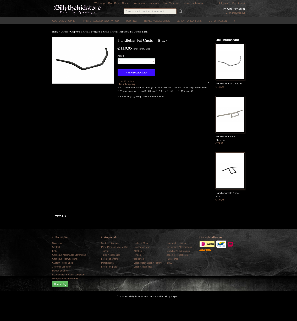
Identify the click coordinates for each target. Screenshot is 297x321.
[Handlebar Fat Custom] (230, 61)
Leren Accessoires (143, 266)
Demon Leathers (60, 270)
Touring (131, 20)
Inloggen (224, 3)
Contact (126, 3)
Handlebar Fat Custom (229, 83)
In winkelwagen (137, 72)
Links (55, 251)
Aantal (121, 55)
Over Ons (113, 3)
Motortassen (217, 20)
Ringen (137, 255)
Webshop (99, 3)
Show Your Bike (170, 3)
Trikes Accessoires (157, 20)
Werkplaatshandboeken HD (65, 278)
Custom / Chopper (64, 20)
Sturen (104, 31)
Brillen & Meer (141, 243)
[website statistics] (59, 215)
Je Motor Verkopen (61, 266)
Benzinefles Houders (177, 243)
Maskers (138, 251)
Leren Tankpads (109, 266)
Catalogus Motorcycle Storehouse (69, 255)
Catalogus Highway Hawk (65, 259)
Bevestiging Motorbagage (179, 247)
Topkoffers (139, 259)
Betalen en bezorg (193, 3)
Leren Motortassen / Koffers (148, 263)
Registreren (238, 3)
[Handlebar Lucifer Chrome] (230, 114)
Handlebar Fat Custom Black (133, 31)
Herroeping (60, 284)
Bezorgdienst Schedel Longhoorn (68, 274)
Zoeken (179, 11)
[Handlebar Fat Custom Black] (83, 60)
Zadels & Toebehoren (177, 255)
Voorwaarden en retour (146, 3)
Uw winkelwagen (234, 9)
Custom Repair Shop (62, 263)
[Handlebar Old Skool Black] (230, 170)
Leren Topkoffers (189, 20)
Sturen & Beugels (89, 31)
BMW (169, 263)
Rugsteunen (172, 259)
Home (55, 31)
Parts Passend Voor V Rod (101, 20)
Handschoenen (141, 247)
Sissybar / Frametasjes (178, 251)
